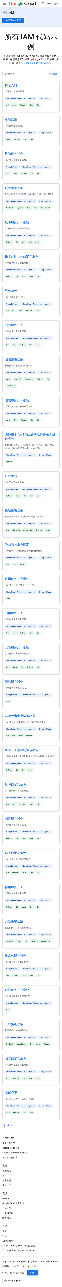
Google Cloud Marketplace (14, 1152)
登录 (56, 3)
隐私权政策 (22, 1261)
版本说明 (6, 1180)
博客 (4, 1231)
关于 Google (8, 1261)
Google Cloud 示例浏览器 (37, 63)
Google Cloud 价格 (11, 1148)
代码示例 (6, 1208)
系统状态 (6, 1185)
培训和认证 (7, 1218)
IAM (11, 13)
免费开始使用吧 (13, 20)
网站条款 (34, 1261)
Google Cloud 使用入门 (13, 1203)
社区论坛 (6, 1171)
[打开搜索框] (43, 3)
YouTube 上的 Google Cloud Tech (18, 1250)
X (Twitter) (7, 1241)
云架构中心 (7, 1213)
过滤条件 (51, 73)
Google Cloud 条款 (49, 1261)
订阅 (32, 1272)
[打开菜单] (5, 3)
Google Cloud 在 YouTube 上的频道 (18, 1245)
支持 (4, 1175)
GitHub (5, 1198)
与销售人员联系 (9, 1157)
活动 (4, 1236)
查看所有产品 (8, 1143)
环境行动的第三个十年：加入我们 (20, 1266)
